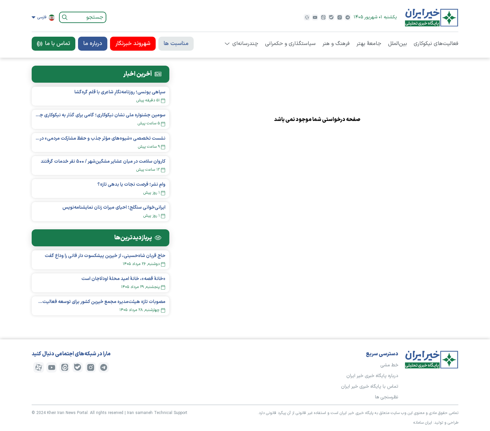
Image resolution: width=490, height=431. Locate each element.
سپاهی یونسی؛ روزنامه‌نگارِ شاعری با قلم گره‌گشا (119, 92)
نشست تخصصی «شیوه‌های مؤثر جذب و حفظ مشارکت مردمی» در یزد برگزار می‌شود (100, 138)
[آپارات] (307, 17)
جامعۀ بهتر (368, 44)
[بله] (331, 17)
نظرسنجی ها (386, 397)
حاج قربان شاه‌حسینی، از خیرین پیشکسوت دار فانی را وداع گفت (105, 255)
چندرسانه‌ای (245, 44)
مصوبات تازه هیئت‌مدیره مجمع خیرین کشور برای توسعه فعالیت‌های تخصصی (100, 301)
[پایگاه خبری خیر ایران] (431, 17)
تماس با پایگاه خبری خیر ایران (369, 386)
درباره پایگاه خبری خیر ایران (372, 375)
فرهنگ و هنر (336, 44)
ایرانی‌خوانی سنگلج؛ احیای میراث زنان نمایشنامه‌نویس (113, 207)
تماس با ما (57, 43)
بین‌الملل (397, 44)
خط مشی (389, 365)
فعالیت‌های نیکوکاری (436, 44)
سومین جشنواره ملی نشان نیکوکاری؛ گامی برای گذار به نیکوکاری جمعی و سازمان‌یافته (100, 115)
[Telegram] (347, 17)
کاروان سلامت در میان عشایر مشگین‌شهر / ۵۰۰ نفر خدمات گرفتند (103, 161)
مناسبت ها (176, 43)
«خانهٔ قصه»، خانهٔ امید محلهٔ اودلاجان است (123, 278)
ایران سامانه (422, 423)
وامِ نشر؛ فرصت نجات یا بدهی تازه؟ (131, 184)
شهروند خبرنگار (132, 43)
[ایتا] (323, 17)
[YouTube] (315, 17)
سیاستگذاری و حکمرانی (290, 44)
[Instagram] (339, 17)
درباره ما (92, 43)
